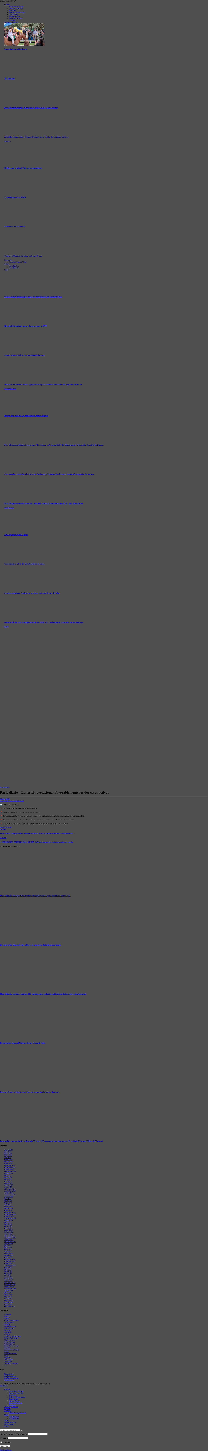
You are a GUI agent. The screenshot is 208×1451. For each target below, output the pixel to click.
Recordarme (6, 1442)
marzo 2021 (8, 1277)
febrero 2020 (8, 1302)
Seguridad (12, 10)
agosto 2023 (8, 1220)
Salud (6, 270)
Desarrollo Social (10, 389)
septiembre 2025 (10, 1171)
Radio (6, 626)
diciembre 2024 (9, 1189)
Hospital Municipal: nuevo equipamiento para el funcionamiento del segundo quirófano (43, 384)
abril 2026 (7, 1158)
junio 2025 (8, 1177)
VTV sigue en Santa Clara (16, 534)
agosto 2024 (8, 1197)
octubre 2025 (8, 1169)
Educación (8, 1332)
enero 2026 (8, 1164)
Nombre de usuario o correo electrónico (13, 1434)
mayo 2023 (8, 1226)
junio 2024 (8, 1201)
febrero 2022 (8, 1255)
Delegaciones (9, 508)
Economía (7, 260)
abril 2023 (7, 1228)
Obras (6, 264)
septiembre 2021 (10, 1265)
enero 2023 (8, 1234)
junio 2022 (8, 1248)
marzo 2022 (8, 1253)
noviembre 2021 (9, 1261)
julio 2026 (7, 1152)
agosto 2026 (8, 1150)
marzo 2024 (8, 1206)
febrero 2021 (8, 1279)
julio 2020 (7, 1292)
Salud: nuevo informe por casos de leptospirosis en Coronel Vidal (33, 297)
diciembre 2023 (9, 1212)
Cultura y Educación (16, 8)
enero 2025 (8, 1187)
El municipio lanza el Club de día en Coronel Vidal (22, 1043)
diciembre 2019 (9, 1306)
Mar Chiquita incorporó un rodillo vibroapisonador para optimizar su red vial (35, 896)
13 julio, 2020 (5, 799)
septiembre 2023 (10, 1218)
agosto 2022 (8, 1244)
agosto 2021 (8, 1267)
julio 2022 (7, 1246)
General (7, 5)
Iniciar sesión (8, 1374)
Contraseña (4, 1438)
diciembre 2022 (9, 1236)
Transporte (12, 20)
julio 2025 (7, 1175)
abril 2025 (7, 1181)
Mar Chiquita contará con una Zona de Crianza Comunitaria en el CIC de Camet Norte (43, 503)
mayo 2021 (8, 1273)
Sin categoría (8, 1359)
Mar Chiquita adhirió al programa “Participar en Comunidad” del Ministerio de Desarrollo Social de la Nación (53, 445)
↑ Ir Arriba (3, 1385)
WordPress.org (9, 1380)
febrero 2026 (8, 1162)
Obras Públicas (14, 266)
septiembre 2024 (10, 1195)
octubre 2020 (8, 1287)
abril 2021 (7, 1275)
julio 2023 (7, 1222)
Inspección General (15, 18)
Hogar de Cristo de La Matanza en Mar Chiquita (26, 416)
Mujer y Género (14, 16)
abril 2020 (7, 1298)
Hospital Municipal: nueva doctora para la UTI (25, 326)
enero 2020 (8, 1304)
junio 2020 (8, 1294)
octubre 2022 (8, 1240)
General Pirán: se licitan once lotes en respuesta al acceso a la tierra (30, 1092)
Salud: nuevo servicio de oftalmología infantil (24, 355)
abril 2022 (7, 1251)
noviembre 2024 (9, 1191)
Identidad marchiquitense (15, 49)
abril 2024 (7, 1205)
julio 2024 (7, 1199)
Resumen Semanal (10, 1354)
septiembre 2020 (10, 1289)
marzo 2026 (8, 1160)
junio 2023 (8, 1224)
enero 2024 (8, 1210)
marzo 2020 (8, 1300)
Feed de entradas (10, 1376)
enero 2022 (8, 1257)
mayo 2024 (8, 1203)
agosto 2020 (8, 1290)
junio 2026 (8, 1154)
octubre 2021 (8, 1263)
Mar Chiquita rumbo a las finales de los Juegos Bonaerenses (31, 108)
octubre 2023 (8, 1216)
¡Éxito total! (9, 78)
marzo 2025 (8, 1183)
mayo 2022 (8, 1249)
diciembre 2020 (9, 1283)
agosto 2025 (8, 1173)
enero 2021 (8, 1281)
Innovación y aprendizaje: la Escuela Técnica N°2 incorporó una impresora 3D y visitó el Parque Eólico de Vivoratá (51, 1141)
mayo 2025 (8, 1179)
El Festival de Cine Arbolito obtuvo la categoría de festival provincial (30, 945)
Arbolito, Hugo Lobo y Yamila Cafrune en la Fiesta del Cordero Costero (36, 137)
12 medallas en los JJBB (15, 197)
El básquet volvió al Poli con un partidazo (23, 168)
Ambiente (7, 1315)
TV (5, 1365)
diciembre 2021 (9, 1259)
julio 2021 (7, 1269)
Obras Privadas (14, 268)
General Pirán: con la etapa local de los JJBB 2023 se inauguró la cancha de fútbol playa (43, 622)
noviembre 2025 (9, 1167)
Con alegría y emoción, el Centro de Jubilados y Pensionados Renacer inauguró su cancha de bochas (49, 474)
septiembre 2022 (10, 1242)
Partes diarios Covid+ (11, 1346)
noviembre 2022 (9, 1238)
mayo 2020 (8, 1296)
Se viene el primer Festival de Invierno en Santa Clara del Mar (32, 593)
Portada (2, 787)
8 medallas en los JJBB (14, 226)
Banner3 (7, 1318)
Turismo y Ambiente (11, 22)
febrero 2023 (8, 1232)
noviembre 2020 (9, 1285)
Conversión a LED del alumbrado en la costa (24, 564)
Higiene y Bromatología (17, 12)
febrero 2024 (8, 1208)
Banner (6, 1317)
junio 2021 (8, 1271)
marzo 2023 (8, 1230)
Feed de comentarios (11, 1378)
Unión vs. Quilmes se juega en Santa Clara (23, 256)
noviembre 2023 (9, 1214)
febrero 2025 (8, 1185)
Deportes (7, 141)
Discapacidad (13, 14)
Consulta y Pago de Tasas (17, 262)
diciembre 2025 (9, 1165)
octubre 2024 (8, 1193)
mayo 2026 (8, 1156)
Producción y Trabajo (16, 6)
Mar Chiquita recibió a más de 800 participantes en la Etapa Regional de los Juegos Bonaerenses (43, 994)
